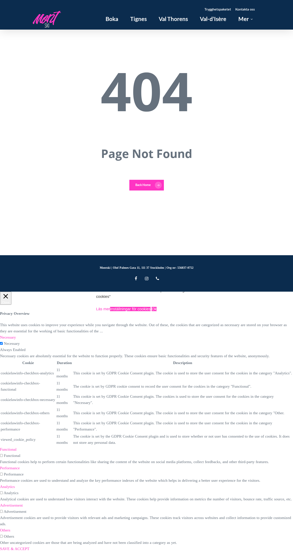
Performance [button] (10, 468)
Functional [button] (8, 449)
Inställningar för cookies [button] (130, 309)
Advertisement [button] (11, 505)
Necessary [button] (8, 337)
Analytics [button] (7, 486)
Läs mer (103, 309)
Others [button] (5, 530)
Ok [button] (154, 309)
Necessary (12, 343)
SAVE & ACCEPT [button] (14, 549)
